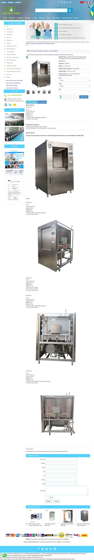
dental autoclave (40, 43)
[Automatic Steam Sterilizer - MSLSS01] (63, 516)
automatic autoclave (31, 43)
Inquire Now (42, 102)
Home (5, 18)
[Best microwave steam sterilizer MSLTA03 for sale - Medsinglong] (31, 516)
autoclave (45, 42)
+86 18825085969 (65, 542)
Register (11, 2)
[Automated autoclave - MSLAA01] (47, 516)
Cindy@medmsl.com (33, 542)
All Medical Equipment (15, 23)
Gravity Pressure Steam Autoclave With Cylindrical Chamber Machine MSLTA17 (48, 451)
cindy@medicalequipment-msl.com (48, 542)
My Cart (18, 2)
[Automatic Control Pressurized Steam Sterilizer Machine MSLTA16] (79, 516)
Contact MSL (15, 91)
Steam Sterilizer (54, 51)
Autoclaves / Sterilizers (43, 51)
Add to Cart (84, 97)
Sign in (4, 2)
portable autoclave (50, 43)
